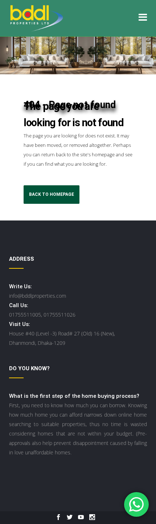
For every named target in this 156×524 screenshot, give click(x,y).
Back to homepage (51, 194)
